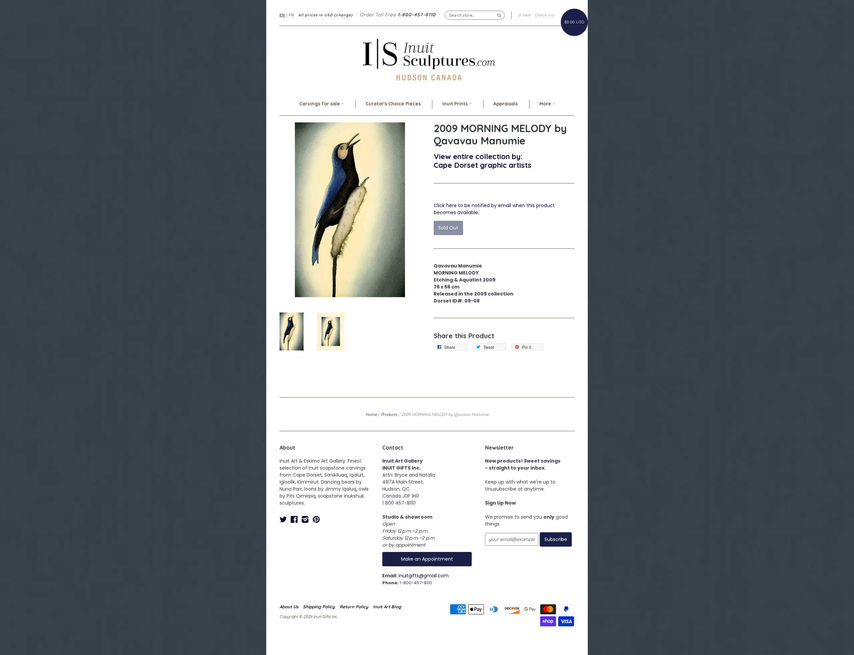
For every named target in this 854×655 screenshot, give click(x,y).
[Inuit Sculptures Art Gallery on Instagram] (305, 519)
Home (371, 414)
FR (291, 15)
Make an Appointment (427, 559)
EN (282, 15)
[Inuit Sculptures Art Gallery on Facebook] (294, 519)
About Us (289, 606)
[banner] (427, 59)
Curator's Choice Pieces (393, 104)
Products (389, 414)
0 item (524, 15)
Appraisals (505, 104)
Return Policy (354, 606)
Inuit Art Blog (387, 606)
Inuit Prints (455, 104)
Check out (545, 15)
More (545, 104)
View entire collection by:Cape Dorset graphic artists (482, 160)
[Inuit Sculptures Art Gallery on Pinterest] (316, 519)
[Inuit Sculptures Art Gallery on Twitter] (283, 519)
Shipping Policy (319, 606)
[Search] (499, 15)
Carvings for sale (320, 104)
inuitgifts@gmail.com (424, 575)
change (343, 15)
